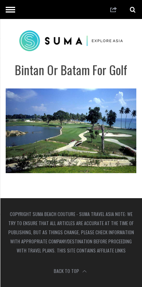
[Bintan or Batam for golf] (71, 170)
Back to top (67, 271)
